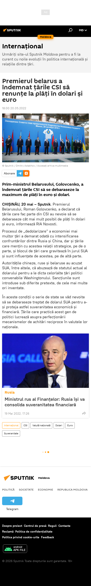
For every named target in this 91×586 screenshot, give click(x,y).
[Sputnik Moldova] (12, 32)
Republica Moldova (72, 489)
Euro (70, 425)
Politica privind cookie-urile (20, 537)
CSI (25, 425)
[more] (84, 413)
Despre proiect (12, 526)
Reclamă (8, 531)
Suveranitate (11, 433)
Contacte (64, 526)
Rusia (10, 392)
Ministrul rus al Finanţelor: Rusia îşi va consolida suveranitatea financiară (45, 401)
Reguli (52, 526)
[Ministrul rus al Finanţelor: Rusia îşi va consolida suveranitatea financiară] (45, 361)
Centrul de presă (35, 526)
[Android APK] (15, 549)
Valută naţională (41, 425)
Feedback (47, 537)
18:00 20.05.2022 (14, 108)
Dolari (58, 425)
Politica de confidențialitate (33, 531)
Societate (26, 489)
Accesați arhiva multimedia (52, 165)
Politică (8, 489)
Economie (45, 489)
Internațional (11, 425)
